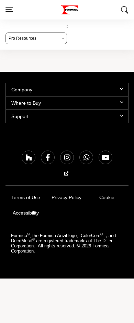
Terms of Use (26, 198)
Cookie (106, 198)
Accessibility (25, 213)
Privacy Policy (66, 198)
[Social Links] (28, 157)
